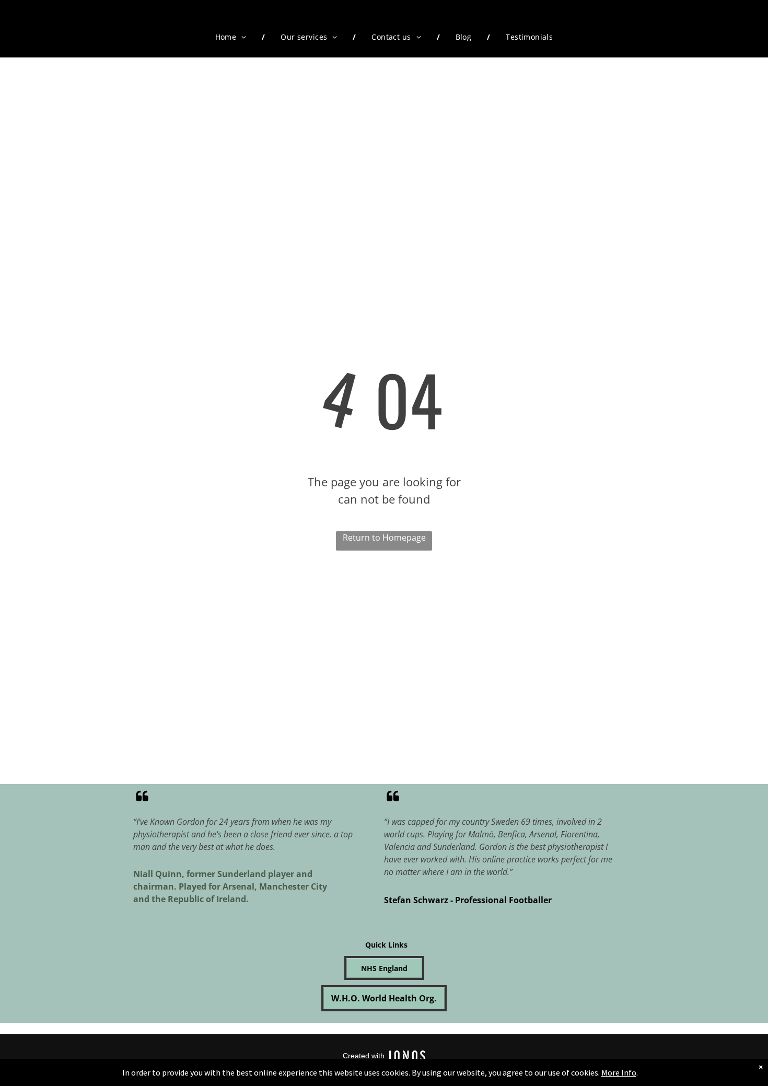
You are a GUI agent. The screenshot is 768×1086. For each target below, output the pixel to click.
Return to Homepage (384, 537)
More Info (618, 1072)
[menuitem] (232, 37)
